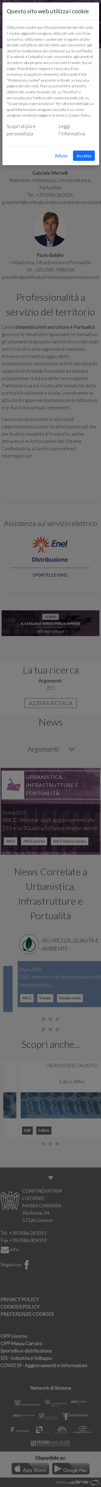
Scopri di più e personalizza (21, 129)
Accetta (83, 155)
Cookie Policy (79, 115)
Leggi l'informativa (71, 129)
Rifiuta (61, 155)
